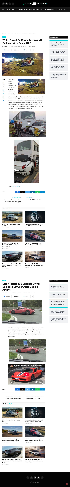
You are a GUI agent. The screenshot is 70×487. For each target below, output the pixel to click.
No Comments (32, 46)
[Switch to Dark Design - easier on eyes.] (67, 9)
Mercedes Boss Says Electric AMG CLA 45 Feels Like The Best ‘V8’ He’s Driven (12, 265)
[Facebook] (3, 83)
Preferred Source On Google (53, 9)
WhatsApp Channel (38, 9)
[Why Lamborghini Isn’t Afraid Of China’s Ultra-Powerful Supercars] (35, 256)
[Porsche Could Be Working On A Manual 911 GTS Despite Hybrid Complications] (12, 236)
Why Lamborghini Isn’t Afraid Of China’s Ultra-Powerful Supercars (34, 264)
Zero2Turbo (6, 46)
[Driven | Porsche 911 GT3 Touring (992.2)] (12, 217)
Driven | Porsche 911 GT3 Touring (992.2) (11, 225)
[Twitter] (3, 90)
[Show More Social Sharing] (32, 50)
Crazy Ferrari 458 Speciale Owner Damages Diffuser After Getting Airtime (13, 201)
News (4, 36)
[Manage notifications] (67, 484)
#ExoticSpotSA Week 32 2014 (33, 199)
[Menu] (3, 9)
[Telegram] (3, 100)
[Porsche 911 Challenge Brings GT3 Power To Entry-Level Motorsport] (35, 236)
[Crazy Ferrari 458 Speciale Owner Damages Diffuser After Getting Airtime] (22, 323)
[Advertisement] (35, 21)
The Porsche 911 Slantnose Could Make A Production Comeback (34, 225)
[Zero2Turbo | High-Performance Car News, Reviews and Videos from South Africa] (35, 3)
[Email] (3, 86)
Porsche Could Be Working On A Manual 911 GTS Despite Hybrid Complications (10, 245)
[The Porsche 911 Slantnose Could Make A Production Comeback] (35, 217)
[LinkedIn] (3, 93)
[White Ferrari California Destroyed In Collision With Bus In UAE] (22, 75)
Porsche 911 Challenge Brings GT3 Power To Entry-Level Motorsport (34, 244)
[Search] (65, 9)
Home (8, 9)
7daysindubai (16, 186)
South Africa (28, 9)
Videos (20, 9)
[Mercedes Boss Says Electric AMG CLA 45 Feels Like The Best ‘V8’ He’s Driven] (12, 256)
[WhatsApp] (3, 97)
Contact (14, 9)
